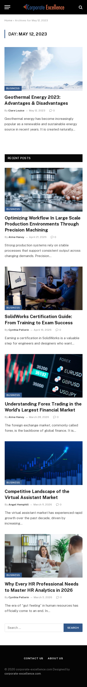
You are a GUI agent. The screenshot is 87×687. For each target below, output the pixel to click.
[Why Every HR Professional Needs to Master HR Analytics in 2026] (44, 556)
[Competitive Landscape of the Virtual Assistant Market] (44, 463)
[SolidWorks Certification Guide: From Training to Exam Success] (44, 288)
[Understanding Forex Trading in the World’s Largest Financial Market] (44, 376)
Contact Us (33, 658)
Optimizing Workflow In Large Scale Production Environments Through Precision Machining (43, 224)
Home (8, 20)
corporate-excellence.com (22, 673)
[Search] (80, 7)
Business (13, 88)
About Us (55, 658)
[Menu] (7, 7)
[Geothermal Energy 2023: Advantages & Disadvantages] (43, 69)
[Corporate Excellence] (43, 7)
